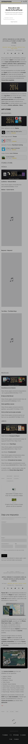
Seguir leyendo (14, 21)
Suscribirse (19, 17)
